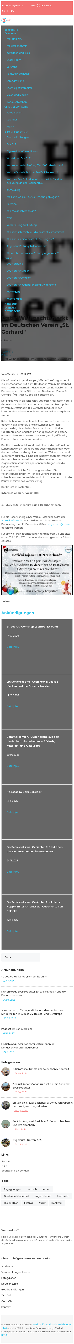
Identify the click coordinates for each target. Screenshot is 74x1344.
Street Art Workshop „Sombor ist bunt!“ (33, 626)
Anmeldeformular (12, 520)
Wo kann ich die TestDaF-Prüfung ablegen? (33, 197)
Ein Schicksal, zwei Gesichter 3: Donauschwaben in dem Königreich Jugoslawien (43, 1104)
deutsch (32, 1189)
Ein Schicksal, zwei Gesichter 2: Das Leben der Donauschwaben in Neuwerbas (28, 1045)
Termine (12, 204)
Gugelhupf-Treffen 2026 (27, 1140)
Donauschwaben (17, 102)
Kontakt (10, 307)
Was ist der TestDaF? (19, 158)
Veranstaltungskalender (15, 1272)
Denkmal (56, 1203)
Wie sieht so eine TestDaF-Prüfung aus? (31, 239)
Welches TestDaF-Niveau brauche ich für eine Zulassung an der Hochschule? (34, 181)
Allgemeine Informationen (22, 151)
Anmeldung (13, 190)
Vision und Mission (17, 95)
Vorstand (12, 67)
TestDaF (11, 144)
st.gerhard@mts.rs (12, 5)
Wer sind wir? (14, 39)
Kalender (12, 119)
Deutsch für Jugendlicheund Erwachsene (31, 284)
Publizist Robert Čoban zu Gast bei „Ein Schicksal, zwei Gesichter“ (42, 1085)
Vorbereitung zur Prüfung (22, 225)
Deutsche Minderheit (16, 1196)
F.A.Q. (5, 1166)
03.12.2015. (26, 374)
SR (3, 10)
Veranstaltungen (16, 107)
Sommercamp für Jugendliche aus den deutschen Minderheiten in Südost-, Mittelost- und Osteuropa (33, 741)
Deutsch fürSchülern (19, 277)
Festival (28, 1203)
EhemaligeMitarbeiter (19, 88)
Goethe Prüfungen (18, 137)
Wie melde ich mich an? (21, 211)
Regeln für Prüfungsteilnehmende (27, 246)
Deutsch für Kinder (18, 270)
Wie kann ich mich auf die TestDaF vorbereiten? (35, 232)
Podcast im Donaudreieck (24, 791)
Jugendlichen (43, 1196)
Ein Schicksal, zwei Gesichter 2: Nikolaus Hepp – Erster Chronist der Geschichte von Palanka (35, 906)
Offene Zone (12, 311)
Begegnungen (12, 1189)
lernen (46, 1189)
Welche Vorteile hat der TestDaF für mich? (32, 172)
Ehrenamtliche (15, 81)
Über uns (10, 33)
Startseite (11, 30)
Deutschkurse (15, 263)
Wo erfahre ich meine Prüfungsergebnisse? (33, 253)
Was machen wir (17, 46)
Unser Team (14, 60)
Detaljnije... (13, 647)
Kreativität (63, 1196)
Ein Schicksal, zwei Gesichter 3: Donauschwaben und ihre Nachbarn (41, 1123)
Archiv (10, 126)
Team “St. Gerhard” (18, 74)
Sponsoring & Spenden (15, 1170)
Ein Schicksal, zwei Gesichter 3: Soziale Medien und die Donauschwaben (33, 993)
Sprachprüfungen (16, 132)
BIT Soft (5, 1335)
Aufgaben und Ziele (18, 53)
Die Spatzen (11, 1203)
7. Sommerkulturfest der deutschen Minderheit (41, 1069)
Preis (9, 218)
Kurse (8, 258)
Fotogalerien (14, 112)
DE (12, 10)
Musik (42, 1203)
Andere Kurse (14, 298)
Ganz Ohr (10, 304)
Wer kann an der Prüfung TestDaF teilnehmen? (35, 165)
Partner (6, 1161)
